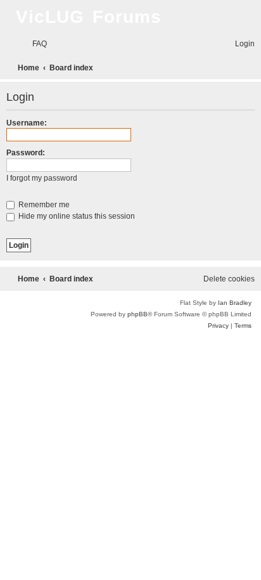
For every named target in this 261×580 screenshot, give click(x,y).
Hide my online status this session (75, 216)
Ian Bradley (234, 302)
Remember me (43, 204)
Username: (26, 123)
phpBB (137, 314)
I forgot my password (41, 178)
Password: (25, 152)
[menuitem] (34, 44)
